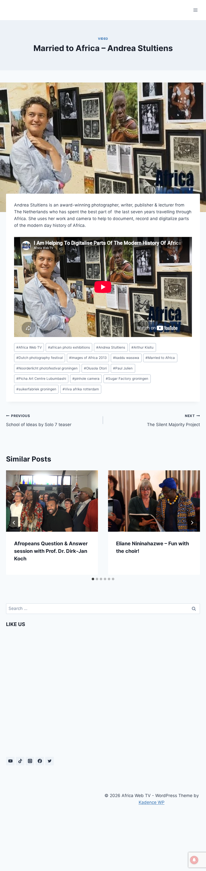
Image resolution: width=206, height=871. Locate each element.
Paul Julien (123, 368)
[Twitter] (49, 761)
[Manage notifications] (194, 860)
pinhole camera (85, 379)
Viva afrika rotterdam (81, 389)
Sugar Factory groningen (127, 379)
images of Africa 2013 (88, 358)
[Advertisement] (54, 826)
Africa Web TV (29, 347)
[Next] (192, 523)
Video (103, 38)
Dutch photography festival (39, 358)
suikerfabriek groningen (36, 389)
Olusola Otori (95, 368)
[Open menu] (195, 10)
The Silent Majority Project (173, 420)
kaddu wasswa (126, 358)
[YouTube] (10, 761)
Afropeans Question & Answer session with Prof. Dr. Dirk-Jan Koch (51, 551)
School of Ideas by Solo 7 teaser (38, 420)
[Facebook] (39, 761)
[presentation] (52, 501)
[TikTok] (20, 761)
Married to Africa (160, 358)
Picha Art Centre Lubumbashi (41, 379)
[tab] (93, 579)
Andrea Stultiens (110, 347)
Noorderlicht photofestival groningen (47, 368)
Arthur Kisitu (142, 347)
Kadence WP (152, 802)
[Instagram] (30, 761)
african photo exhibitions (69, 347)
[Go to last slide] (14, 523)
